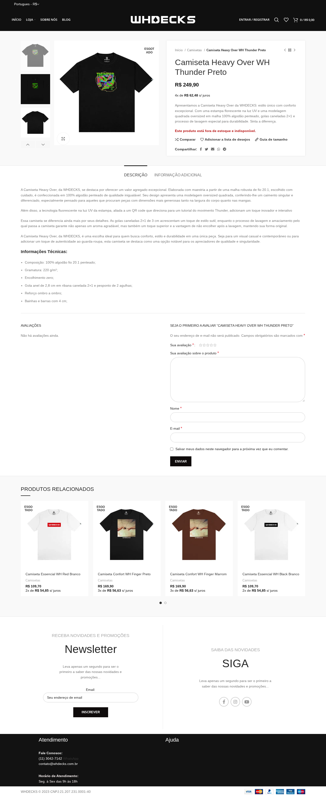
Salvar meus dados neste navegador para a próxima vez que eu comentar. (232, 449)
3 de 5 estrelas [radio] (208, 345)
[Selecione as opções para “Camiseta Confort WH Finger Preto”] (157, 508)
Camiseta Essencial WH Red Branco (53, 574)
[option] (35, 56)
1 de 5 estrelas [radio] (200, 345)
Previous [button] (28, 144)
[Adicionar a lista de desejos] (85, 540)
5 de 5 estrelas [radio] (215, 345)
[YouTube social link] (247, 702)
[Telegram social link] (224, 149)
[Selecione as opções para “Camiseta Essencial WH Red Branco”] (85, 508)
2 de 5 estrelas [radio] (204, 345)
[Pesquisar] (276, 20)
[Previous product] (285, 50)
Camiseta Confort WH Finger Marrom (198, 574)
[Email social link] (213, 149)
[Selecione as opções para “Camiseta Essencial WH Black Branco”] (302, 508)
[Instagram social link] (235, 702)
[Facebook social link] (200, 149)
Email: (90, 690)
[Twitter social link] (206, 149)
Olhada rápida (85, 519)
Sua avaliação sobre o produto (194, 353)
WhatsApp (71, 758)
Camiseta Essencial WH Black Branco (270, 574)
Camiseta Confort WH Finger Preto (124, 574)
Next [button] (43, 144)
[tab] (135, 172)
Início (179, 50)
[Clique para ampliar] (63, 139)
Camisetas (195, 50)
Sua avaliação (182, 345)
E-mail (176, 428)
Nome (176, 408)
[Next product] (294, 50)
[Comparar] (85, 530)
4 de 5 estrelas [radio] (211, 345)
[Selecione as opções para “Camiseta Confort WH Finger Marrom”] (229, 508)
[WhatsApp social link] (218, 149)
